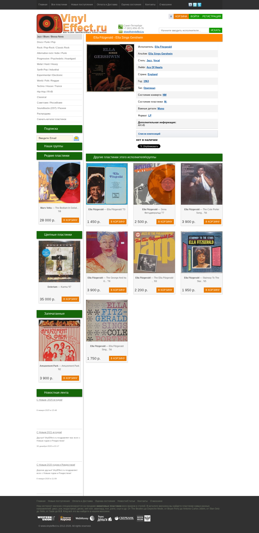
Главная (42, 4)
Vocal (156, 60)
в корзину (70, 220)
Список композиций (149, 134)
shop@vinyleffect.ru (134, 31)
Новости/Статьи (126, 501)
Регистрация (211, 16)
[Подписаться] (76, 138)
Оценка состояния (131, 4)
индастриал (69, 508)
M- (165, 101)
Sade (52, 511)
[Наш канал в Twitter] (195, 6)
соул (119, 508)
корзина (181, 16)
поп (107, 508)
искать (216, 30)
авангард (99, 508)
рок (60, 508)
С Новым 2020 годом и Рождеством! (56, 465)
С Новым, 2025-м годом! (49, 400)
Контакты (150, 4)
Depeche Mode (155, 508)
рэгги (112, 508)
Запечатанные (54, 313)
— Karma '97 (59, 287)
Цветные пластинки (58, 234)
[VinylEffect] (199, 6)
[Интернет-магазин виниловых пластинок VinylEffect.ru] (72, 32)
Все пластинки (59, 4)
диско (80, 508)
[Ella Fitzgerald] (110, 92)
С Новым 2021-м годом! (49, 432)
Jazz (149, 60)
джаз (54, 508)
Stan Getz (215, 508)
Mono (161, 108)
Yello (42, 511)
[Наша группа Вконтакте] (190, 6)
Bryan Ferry (173, 508)
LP (149, 115)
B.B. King (63, 511)
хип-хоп (89, 508)
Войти (195, 16)
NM (164, 94)
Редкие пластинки (56, 155)
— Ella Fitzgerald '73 (106, 209)
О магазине (165, 4)
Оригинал (149, 88)
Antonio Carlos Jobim (194, 508)
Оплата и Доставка (107, 4)
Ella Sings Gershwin (160, 53)
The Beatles (137, 508)
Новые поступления (82, 4)
